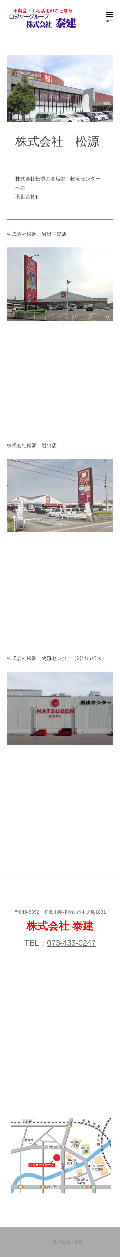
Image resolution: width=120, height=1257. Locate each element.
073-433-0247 (71, 942)
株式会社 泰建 (68, 1241)
